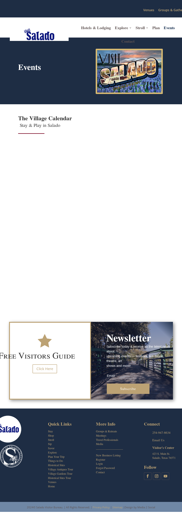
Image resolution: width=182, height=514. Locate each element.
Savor (51, 448)
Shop (51, 435)
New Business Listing (108, 455)
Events (169, 28)
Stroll (140, 28)
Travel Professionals (107, 440)
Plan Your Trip (56, 456)
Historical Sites (56, 465)
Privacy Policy (101, 507)
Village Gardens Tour (60, 473)
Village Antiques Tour (60, 469)
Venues (148, 10)
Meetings (101, 435)
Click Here (44, 368)
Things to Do (55, 461)
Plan (156, 28)
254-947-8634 (161, 432)
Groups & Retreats (106, 431)
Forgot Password (105, 468)
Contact (128, 41)
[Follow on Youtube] (165, 476)
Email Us (158, 440)
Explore (121, 28)
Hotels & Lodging (96, 28)
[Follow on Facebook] (147, 476)
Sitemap (117, 507)
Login (99, 463)
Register (100, 459)
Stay (50, 431)
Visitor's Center (163, 447)
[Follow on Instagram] (156, 476)
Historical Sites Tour (59, 478)
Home (51, 486)
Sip (50, 444)
